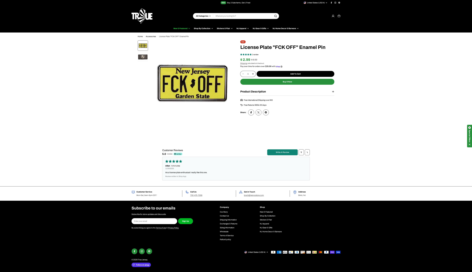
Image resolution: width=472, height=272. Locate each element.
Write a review (282, 152)
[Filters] (301, 152)
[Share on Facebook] (251, 112)
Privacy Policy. (173, 228)
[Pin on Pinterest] (266, 112)
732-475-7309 (196, 195)
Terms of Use (161, 228)
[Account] (333, 16)
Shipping (243, 63)
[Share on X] (258, 112)
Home (140, 36)
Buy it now (287, 82)
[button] (246, 55)
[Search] (275, 16)
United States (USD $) (316, 3)
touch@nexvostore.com (254, 195)
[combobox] (236, 16)
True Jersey (142, 260)
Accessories (151, 36)
